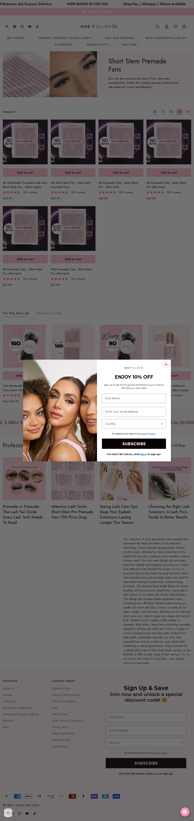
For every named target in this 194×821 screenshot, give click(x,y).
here (143, 454)
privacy (152, 434)
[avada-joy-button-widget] (184, 811)
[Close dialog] (166, 364)
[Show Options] (162, 423)
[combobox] (132, 423)
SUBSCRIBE (134, 444)
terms (143, 434)
